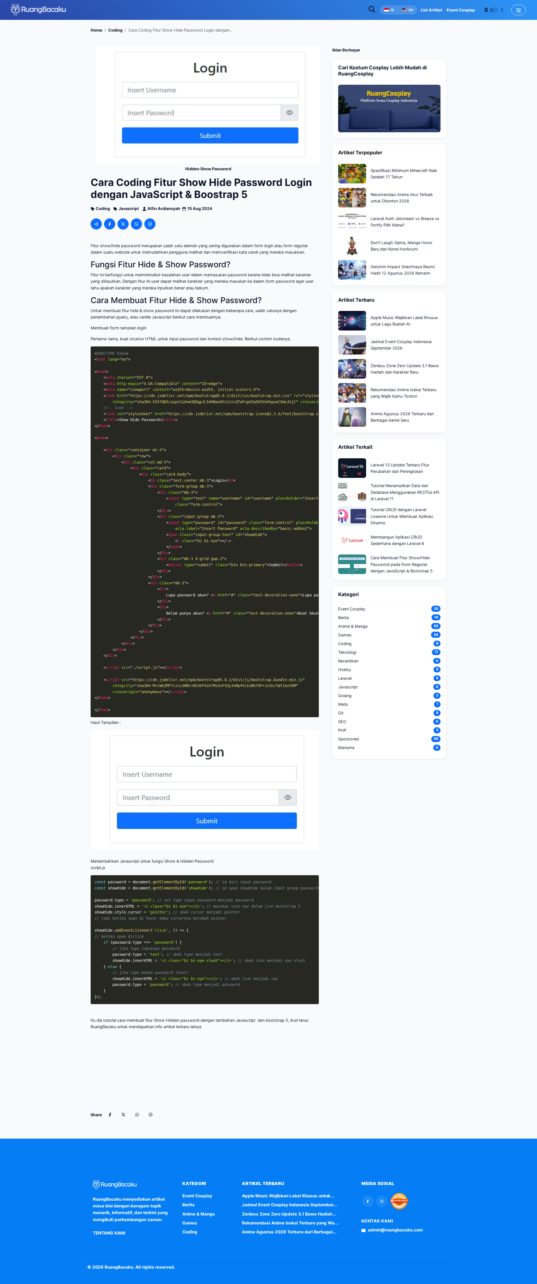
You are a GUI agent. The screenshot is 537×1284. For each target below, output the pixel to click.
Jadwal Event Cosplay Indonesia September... (290, 1204)
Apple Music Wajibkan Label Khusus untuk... (288, 1195)
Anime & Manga (198, 1214)
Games (189, 1223)
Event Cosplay (197, 1195)
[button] (367, 1201)
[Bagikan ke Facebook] (109, 224)
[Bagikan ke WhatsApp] (136, 224)
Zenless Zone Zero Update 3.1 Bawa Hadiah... (289, 1214)
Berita (188, 1204)
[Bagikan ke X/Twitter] (123, 224)
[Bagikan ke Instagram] (150, 224)
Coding (189, 1232)
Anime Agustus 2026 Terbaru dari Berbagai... (289, 1232)
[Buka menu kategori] (518, 10)
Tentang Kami (109, 1233)
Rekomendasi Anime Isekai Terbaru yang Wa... (290, 1223)
